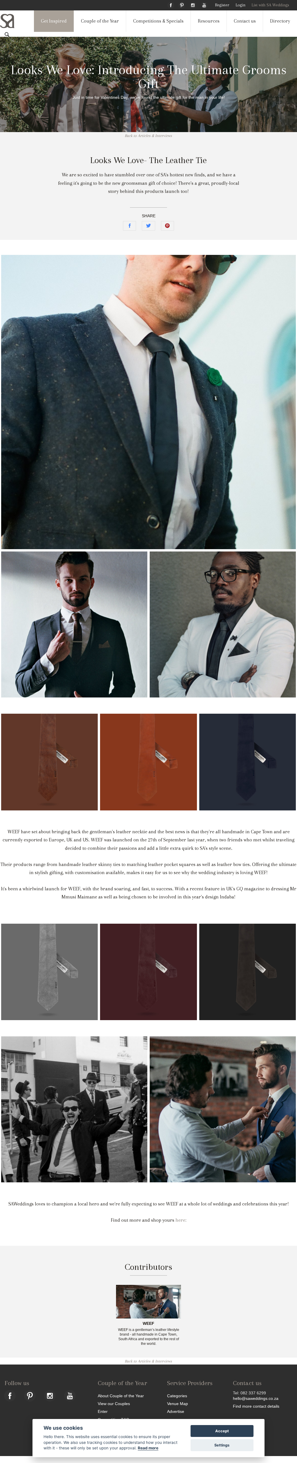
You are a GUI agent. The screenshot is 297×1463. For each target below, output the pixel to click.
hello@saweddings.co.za (255, 1398)
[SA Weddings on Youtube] (204, 4)
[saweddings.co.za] (12, 21)
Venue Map (177, 1403)
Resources (209, 21)
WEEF (148, 1324)
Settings (221, 1445)
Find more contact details (256, 1406)
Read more (148, 1448)
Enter (103, 1411)
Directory (280, 21)
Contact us (245, 21)
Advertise (175, 1411)
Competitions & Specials (158, 21)
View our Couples (114, 1403)
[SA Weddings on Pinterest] (181, 4)
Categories (177, 1395)
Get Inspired (54, 21)
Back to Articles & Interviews (148, 136)
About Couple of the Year (121, 1395)
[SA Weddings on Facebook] (170, 4)
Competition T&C (113, 1419)
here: (180, 1220)
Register (222, 5)
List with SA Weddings (270, 5)
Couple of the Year (100, 21)
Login (240, 5)
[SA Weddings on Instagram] (192, 4)
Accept (222, 1431)
